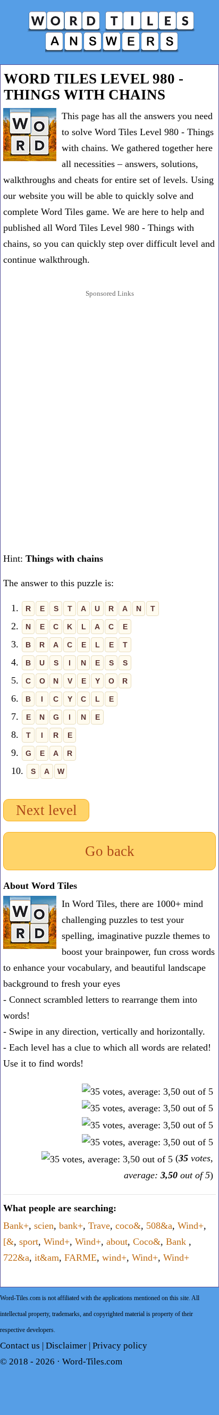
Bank (177, 1241)
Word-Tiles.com (92, 1361)
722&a (16, 1257)
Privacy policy (119, 1346)
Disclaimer (66, 1346)
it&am (47, 1257)
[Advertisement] (109, 415)
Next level (46, 810)
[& (8, 1241)
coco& (128, 1225)
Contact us (20, 1346)
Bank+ (16, 1225)
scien (44, 1225)
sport (28, 1241)
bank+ (71, 1225)
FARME (80, 1257)
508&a (159, 1225)
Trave (99, 1225)
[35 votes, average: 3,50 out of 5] (147, 1092)
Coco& (147, 1241)
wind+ (114, 1257)
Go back (109, 851)
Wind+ (191, 1225)
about (117, 1241)
